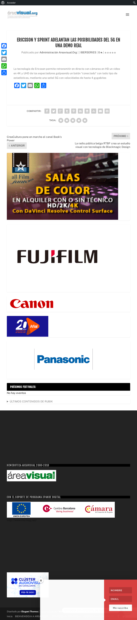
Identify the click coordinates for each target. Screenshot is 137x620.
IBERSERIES (88, 52)
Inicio (10, 616)
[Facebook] (4, 45)
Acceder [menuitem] (11, 2)
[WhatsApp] (4, 66)
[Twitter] (4, 52)
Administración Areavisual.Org (58, 52)
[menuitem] (3, 2)
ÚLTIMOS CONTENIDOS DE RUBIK (31, 401)
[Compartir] (4, 72)
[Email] (4, 59)
